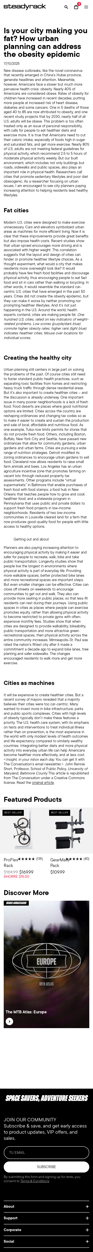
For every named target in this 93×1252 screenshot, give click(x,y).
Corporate (12, 1230)
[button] (66, 7)
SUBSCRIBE (46, 1167)
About (9, 1206)
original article (43, 783)
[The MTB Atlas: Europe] (9, 1021)
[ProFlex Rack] (23, 847)
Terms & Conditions (34, 1181)
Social (9, 1241)
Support (11, 1218)
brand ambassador (16, 903)
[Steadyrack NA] (22, 7)
